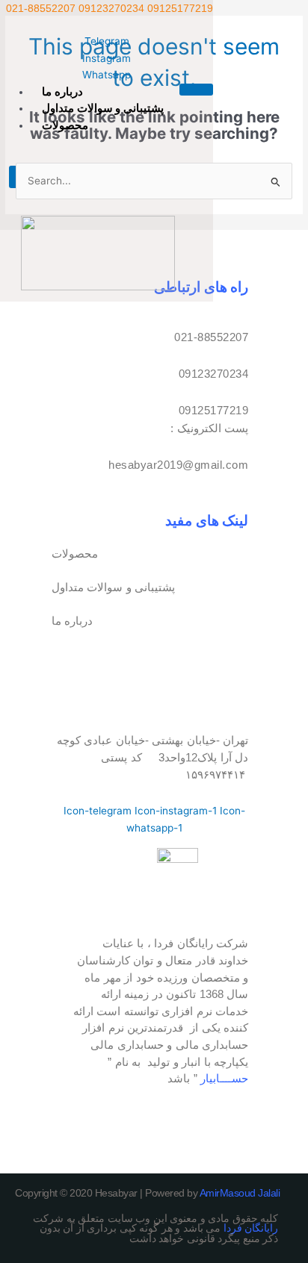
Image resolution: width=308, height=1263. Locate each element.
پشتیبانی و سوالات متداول (103, 108)
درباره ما (62, 91)
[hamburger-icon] (196, 90)
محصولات (65, 125)
